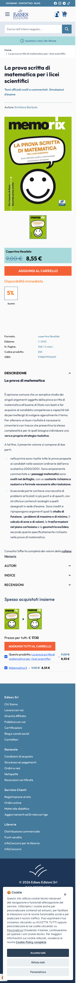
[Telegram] (64, 3)
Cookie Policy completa (46, 942)
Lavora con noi (14, 721)
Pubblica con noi (15, 733)
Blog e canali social (16, 745)
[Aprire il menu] (7, 14)
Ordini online (12, 814)
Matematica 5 (18, 679)
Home (7, 50)
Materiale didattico (16, 820)
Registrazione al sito (17, 808)
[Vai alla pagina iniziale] (31, 14)
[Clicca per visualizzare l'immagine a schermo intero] (38, 164)
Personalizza (36, 972)
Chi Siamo (11, 716)
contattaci (26, 3)
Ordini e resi (12, 780)
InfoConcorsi (12, 860)
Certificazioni (13, 739)
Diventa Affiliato (15, 727)
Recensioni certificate (18, 791)
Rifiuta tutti (36, 962)
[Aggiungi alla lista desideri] (65, 122)
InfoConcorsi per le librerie (22, 855)
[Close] (62, 890)
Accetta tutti (36, 952)
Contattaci (11, 751)
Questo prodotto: (31, 668)
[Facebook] (55, 3)
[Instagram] (59, 3)
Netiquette (11, 785)
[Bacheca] (57, 14)
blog (37, 3)
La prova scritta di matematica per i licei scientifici (36, 53)
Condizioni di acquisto (18, 768)
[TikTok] (68, 3)
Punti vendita (13, 849)
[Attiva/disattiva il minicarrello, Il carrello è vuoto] (64, 14)
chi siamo (11, 3)
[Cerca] (67, 29)
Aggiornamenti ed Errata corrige (26, 826)
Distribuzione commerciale (22, 843)
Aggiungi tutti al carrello (29, 658)
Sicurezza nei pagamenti (20, 774)
